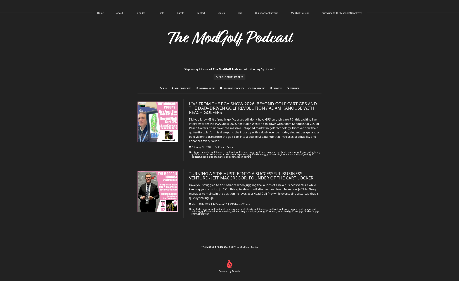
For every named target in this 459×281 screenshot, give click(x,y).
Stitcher (294, 88)
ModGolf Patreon (300, 13)
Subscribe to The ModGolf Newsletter (342, 13)
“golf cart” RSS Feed (231, 77)
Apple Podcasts (182, 88)
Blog (240, 13)
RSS (165, 88)
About (119, 13)
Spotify (278, 88)
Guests (180, 13)
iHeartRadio (258, 88)
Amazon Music (207, 88)
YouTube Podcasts (234, 88)
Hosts (161, 13)
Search (221, 13)
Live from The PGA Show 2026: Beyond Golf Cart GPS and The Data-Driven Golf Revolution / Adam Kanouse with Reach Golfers (253, 108)
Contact (201, 13)
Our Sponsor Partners (266, 13)
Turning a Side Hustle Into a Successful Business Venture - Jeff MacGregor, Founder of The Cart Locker (251, 175)
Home (100, 13)
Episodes (140, 13)
